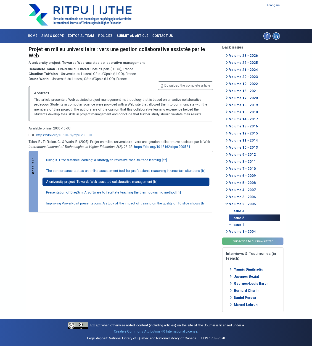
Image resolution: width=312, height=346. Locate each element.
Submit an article (132, 36)
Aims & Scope (52, 36)
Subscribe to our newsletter (253, 241)
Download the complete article (187, 85)
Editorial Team (81, 36)
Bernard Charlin (246, 291)
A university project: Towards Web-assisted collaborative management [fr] (101, 182)
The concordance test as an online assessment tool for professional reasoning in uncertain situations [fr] (125, 171)
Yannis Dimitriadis (248, 269)
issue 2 (238, 218)
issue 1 (238, 225)
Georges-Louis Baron (251, 283)
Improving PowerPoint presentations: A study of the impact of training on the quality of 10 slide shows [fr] (125, 203)
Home (32, 36)
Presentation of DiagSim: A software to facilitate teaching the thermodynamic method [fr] (113, 192)
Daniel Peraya (245, 298)
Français (273, 5)
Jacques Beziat (246, 276)
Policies (105, 36)
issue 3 (238, 211)
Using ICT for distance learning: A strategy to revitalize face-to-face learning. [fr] (106, 160)
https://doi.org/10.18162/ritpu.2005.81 (64, 135)
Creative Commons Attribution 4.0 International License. (156, 331)
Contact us (162, 36)
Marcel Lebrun (246, 305)
